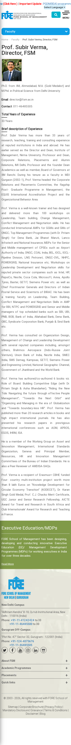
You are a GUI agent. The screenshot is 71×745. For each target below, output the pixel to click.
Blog (42, 713)
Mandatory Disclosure (16, 710)
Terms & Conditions (55, 710)
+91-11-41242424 (22, 620)
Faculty (15, 39)
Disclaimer (32, 713)
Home (5, 39)
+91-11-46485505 (20, 645)
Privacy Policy (53, 707)
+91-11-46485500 (20, 624)
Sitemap (13, 707)
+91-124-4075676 (22, 641)
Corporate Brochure (31, 707)
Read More (8, 564)
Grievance (36, 710)
